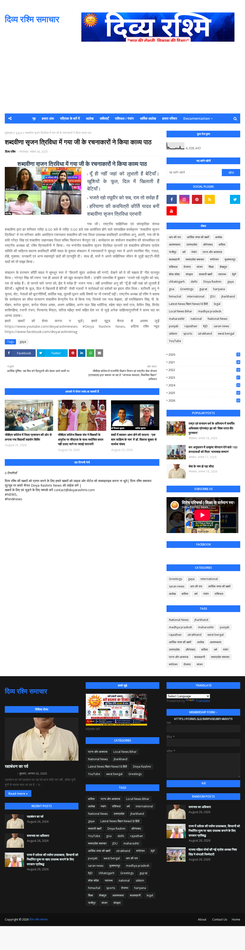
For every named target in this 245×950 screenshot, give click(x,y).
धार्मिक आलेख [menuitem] (148, 118)
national (196, 319)
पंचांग (194, 252)
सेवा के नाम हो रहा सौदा (201, 466)
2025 (204, 393)
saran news (221, 326)
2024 (204, 385)
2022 (204, 370)
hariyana (219, 289)
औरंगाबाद (208, 244)
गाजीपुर (172, 252)
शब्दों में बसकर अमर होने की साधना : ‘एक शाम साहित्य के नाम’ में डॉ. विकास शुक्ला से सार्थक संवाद (134, 439)
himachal (175, 296)
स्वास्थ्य (222, 274)
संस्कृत (189, 274)
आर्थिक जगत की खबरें (198, 237)
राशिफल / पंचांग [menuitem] (124, 118)
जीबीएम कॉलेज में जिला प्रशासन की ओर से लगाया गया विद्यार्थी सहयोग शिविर (28, 437)
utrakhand (205, 334)
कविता (222, 244)
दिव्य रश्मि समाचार (32, 19)
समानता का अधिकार (38, 835)
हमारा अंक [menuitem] (48, 118)
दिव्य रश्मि (10, 151)
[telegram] (222, 199)
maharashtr (177, 319)
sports (187, 334)
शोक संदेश (174, 274)
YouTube (175, 341)
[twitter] (235, 199)
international (195, 296)
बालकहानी (174, 259)
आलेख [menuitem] (90, 118)
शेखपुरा (223, 267)
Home (236, 919)
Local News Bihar (180, 311)
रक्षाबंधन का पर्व (16, 766)
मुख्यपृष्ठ (9, 133)
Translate (202, 700)
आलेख (218, 237)
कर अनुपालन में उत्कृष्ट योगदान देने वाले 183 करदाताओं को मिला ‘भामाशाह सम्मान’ (213, 449)
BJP (234, 274)
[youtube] (172, 210)
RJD (205, 326)
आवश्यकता (174, 244)
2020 (204, 355)
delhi (194, 282)
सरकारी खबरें (205, 274)
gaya (19, 133)
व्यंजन (200, 267)
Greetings (186, 289)
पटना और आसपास (212, 252)
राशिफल (173, 267)
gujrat (203, 289)
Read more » (18, 793)
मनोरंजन (214, 259)
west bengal (226, 334)
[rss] (210, 199)
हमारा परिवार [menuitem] (169, 118)
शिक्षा (211, 267)
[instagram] (184, 199)
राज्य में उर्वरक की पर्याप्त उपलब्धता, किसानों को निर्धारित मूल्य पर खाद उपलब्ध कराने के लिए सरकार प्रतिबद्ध (52, 859)
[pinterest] (197, 199)
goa (171, 289)
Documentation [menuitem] (196, 118)
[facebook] (172, 199)
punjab (173, 326)
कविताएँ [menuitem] (104, 118)
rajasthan (190, 326)
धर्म (183, 252)
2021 (204, 362)
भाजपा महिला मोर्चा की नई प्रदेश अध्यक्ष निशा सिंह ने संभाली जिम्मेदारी (213, 851)
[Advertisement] (122, 77)
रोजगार (187, 267)
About (202, 919)
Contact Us (219, 919)
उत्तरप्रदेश (191, 244)
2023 (204, 378)
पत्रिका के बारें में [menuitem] (70, 118)
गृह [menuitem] (34, 118)
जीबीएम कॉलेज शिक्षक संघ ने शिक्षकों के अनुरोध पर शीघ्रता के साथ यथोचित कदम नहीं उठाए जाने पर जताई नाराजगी (80, 439)
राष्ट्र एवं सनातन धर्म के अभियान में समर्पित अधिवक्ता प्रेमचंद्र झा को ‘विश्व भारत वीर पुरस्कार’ (211, 428)
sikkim (173, 334)
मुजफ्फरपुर (230, 259)
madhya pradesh (209, 311)
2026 (204, 401)
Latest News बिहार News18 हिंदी (188, 304)
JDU (212, 296)
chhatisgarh (177, 282)
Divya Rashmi (212, 282)
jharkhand (228, 296)
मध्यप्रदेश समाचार (195, 259)
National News (217, 319)
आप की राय (175, 237)
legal (217, 304)
